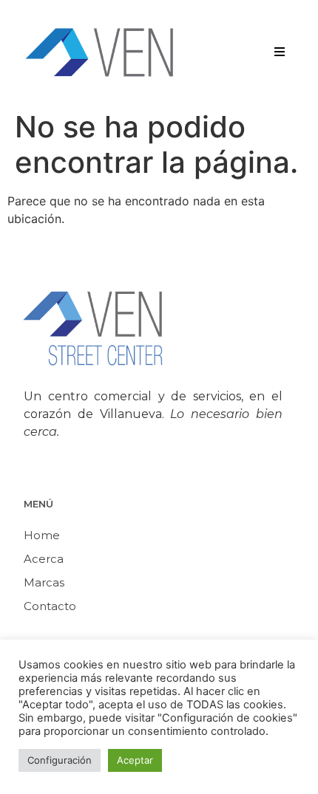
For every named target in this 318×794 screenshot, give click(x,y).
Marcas (44, 582)
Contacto (50, 606)
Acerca (44, 559)
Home (42, 535)
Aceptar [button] (135, 760)
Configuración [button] (59, 760)
